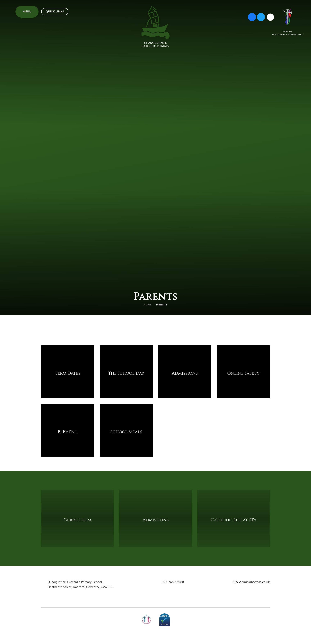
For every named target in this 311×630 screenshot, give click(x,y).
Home (148, 305)
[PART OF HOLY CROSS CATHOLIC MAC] (288, 17)
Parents (162, 305)
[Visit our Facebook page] (252, 17)
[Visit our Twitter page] (261, 17)
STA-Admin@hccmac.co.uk (251, 582)
